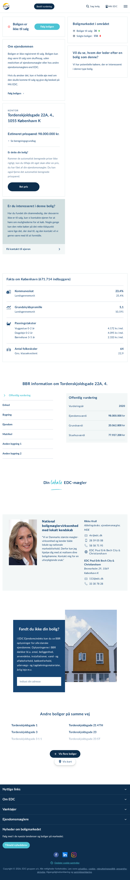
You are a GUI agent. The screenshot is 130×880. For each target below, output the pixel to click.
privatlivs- (83, 868)
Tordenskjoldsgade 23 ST (84, 739)
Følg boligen (47, 26)
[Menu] (125, 6)
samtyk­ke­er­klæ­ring (83, 872)
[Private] (6, 6)
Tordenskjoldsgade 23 (82, 732)
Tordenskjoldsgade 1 (24, 725)
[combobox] (39, 681)
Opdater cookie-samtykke (66, 862)
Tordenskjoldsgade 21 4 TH (86, 725)
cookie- (92, 868)
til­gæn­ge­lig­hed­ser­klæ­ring (58, 872)
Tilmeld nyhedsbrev (16, 845)
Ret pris (23, 187)
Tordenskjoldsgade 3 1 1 (26, 739)
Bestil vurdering (44, 6)
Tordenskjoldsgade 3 (24, 732)
